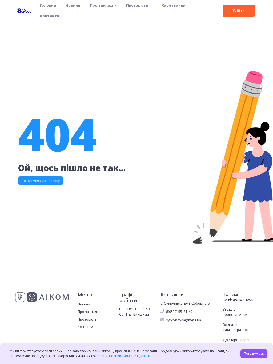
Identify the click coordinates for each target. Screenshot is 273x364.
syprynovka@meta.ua (183, 320)
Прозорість (87, 319)
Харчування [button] (174, 5)
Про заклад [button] (101, 5)
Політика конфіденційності (238, 297)
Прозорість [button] (137, 5)
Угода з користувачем (235, 312)
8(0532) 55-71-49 (179, 311)
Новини (73, 5)
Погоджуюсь (254, 353)
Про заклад (87, 311)
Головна (48, 5)
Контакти (49, 15)
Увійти (238, 10)
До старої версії (237, 339)
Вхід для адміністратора (236, 327)
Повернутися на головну (41, 181)
